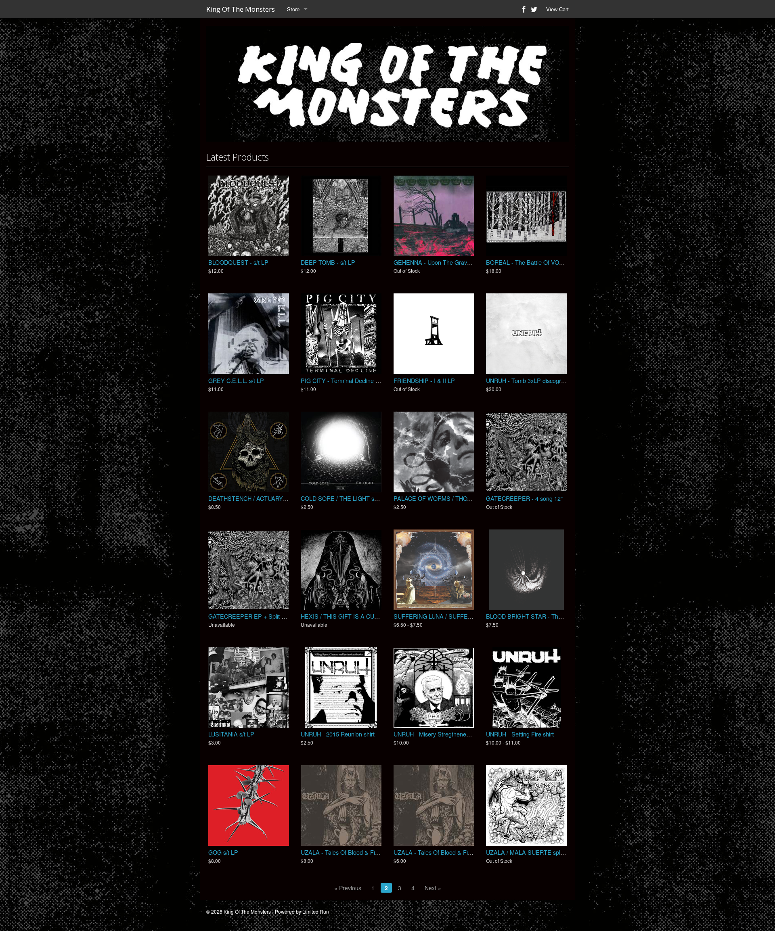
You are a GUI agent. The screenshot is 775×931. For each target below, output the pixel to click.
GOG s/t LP (223, 852)
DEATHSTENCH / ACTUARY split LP (256, 498)
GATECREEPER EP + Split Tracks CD (258, 616)
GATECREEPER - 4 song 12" (524, 498)
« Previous (347, 888)
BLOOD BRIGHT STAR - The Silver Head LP (544, 616)
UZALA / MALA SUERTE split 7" (528, 852)
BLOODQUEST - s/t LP (238, 262)
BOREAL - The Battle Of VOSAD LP (533, 262)
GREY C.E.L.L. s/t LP (236, 380)
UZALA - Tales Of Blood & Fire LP (345, 852)
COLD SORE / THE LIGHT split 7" (344, 498)
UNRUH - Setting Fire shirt (520, 734)
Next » (433, 888)
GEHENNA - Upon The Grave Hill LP (441, 262)
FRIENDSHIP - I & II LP (424, 380)
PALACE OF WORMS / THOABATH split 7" (449, 498)
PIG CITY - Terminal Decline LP (342, 380)
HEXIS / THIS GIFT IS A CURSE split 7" (353, 616)
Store (293, 9)
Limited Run (315, 911)
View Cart (557, 9)
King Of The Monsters (240, 9)
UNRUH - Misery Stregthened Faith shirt (445, 734)
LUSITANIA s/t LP (231, 734)
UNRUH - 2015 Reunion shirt (338, 734)
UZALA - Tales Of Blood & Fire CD (438, 852)
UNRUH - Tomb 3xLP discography (530, 380)
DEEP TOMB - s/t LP (328, 262)
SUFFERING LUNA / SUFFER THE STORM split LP (461, 616)
